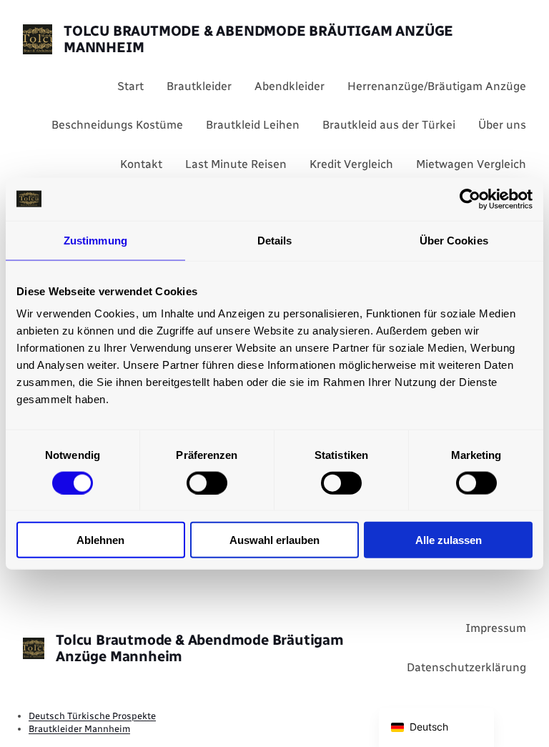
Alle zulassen (448, 540)
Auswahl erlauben (274, 540)
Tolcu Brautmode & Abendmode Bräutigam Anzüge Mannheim (258, 39)
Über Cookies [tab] (454, 240)
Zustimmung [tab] (95, 240)
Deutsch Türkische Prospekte (92, 716)
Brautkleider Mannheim (79, 728)
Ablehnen (100, 540)
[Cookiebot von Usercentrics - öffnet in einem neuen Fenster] (470, 198)
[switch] (207, 482)
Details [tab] (274, 240)
